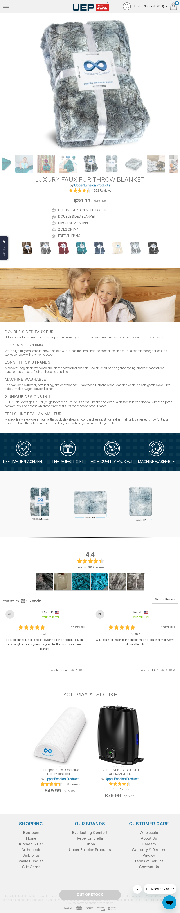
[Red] (63, 248)
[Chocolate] (27, 248)
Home (31, 838)
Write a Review (165, 599)
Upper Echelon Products (92, 185)
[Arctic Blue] (135, 248)
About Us (149, 838)
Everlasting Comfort (90, 832)
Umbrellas (31, 855)
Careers (149, 844)
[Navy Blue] (99, 248)
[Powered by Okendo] (21, 601)
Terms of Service (149, 861)
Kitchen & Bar (31, 844)
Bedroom (31, 832)
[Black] (153, 248)
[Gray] (45, 248)
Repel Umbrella (90, 838)
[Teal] (81, 248)
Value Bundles (31, 861)
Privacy (149, 855)
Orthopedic (31, 849)
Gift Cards (31, 866)
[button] (90, 190)
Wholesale (149, 832)
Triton (90, 844)
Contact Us (149, 866)
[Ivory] (117, 248)
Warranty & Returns (149, 849)
